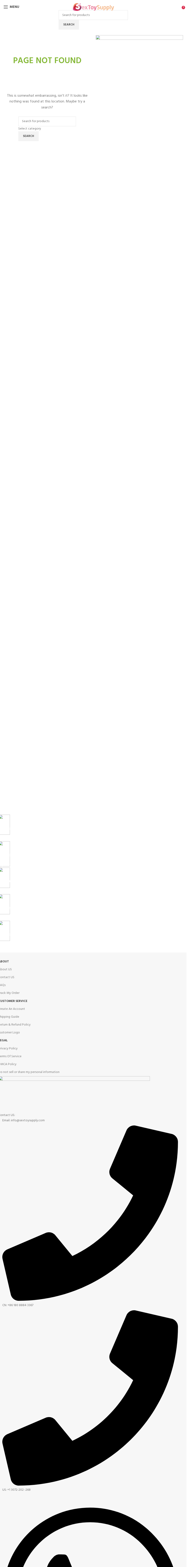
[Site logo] (93, 7)
